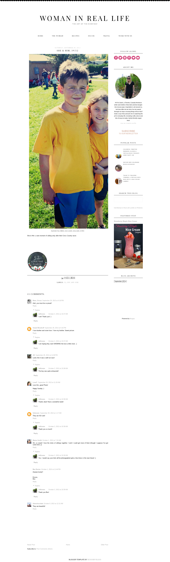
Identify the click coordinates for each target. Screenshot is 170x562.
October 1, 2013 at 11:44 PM (50, 469)
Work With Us (125, 36)
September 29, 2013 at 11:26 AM (49, 382)
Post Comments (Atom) (44, 549)
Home (40, 36)
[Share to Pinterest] (74, 278)
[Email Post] (62, 278)
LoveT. (35, 382)
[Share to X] (69, 278)
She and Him (73, 282)
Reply (35, 306)
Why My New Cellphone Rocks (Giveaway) (131, 163)
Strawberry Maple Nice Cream (125, 221)
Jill (34, 355)
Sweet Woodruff (38, 328)
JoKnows (41, 314)
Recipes (75, 36)
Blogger (132, 318)
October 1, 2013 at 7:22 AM (51, 440)
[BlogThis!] (67, 278)
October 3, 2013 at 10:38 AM (58, 368)
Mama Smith (37, 440)
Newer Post (31, 545)
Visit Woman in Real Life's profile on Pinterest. (128, 208)
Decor (91, 36)
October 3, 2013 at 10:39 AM (58, 455)
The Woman (57, 36)
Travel (106, 36)
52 (65, 282)
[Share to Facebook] (72, 278)
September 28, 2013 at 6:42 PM (55, 328)
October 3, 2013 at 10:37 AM (58, 314)
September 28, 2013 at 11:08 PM (47, 355)
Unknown (36, 413)
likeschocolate (38, 503)
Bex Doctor (37, 469)
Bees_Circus (37, 300)
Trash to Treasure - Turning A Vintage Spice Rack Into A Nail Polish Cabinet (132, 178)
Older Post (104, 545)
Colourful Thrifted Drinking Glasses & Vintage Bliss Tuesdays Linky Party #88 (131, 152)
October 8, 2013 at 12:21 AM (53, 503)
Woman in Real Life (85, 18)
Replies (37, 310)
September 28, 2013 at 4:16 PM (53, 300)
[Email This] (65, 278)
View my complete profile (128, 123)
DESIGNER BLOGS (94, 559)
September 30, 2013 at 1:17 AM (50, 413)
